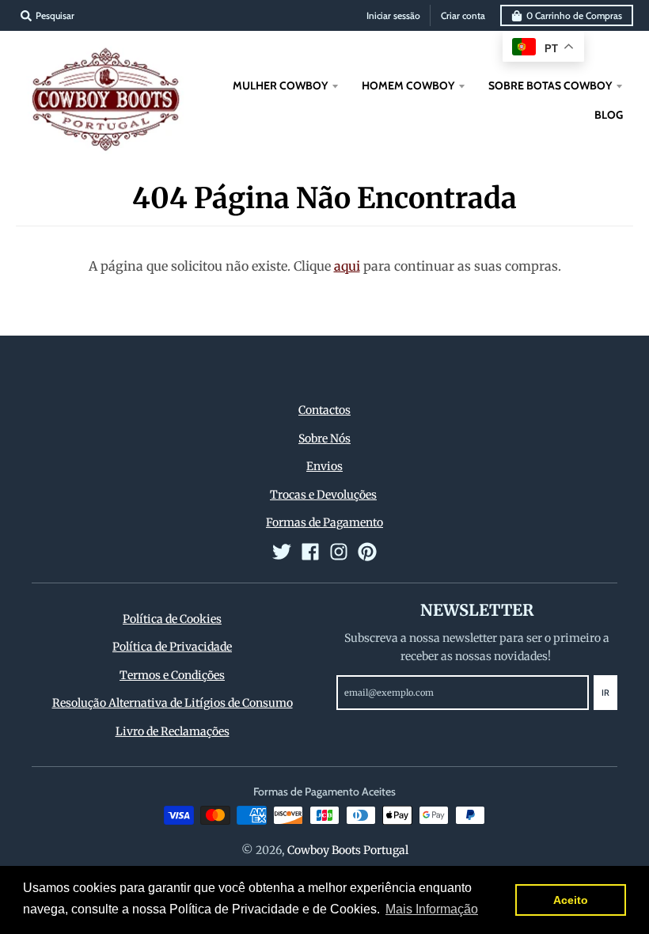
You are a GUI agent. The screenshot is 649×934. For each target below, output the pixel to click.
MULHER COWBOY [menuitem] (280, 85)
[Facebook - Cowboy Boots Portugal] (310, 551)
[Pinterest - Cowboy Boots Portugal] (367, 551)
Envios (324, 466)
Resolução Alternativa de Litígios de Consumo (172, 703)
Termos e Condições (172, 675)
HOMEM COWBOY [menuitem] (408, 85)
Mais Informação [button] (431, 909)
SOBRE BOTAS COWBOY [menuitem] (550, 85)
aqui (347, 266)
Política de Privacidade (172, 647)
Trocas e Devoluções (323, 495)
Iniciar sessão (393, 15)
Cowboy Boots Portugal (347, 850)
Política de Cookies (172, 619)
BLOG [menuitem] (608, 115)
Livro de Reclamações (173, 731)
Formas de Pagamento (324, 522)
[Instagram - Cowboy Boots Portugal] (338, 551)
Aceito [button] (570, 900)
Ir (605, 692)
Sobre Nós (324, 438)
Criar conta (463, 15)
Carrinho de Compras (574, 15)
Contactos (324, 410)
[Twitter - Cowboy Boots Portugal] (281, 551)
